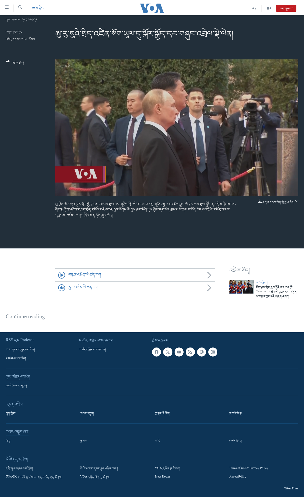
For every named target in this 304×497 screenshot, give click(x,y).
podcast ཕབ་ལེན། (16, 358)
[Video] (269, 8)
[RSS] (190, 352)
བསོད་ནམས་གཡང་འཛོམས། (20, 39)
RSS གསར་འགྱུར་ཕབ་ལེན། (20, 349)
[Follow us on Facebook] (156, 352)
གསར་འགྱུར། (87, 413)
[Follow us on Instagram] (212, 352)
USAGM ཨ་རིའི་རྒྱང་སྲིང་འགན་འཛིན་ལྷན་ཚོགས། (34, 477)
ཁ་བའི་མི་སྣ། (235, 413)
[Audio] (254, 8)
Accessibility (237, 477)
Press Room (162, 477)
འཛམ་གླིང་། (38, 8)
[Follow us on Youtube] (179, 352)
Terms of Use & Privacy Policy (248, 468)
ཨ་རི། (157, 441)
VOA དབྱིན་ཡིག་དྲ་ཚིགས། (94, 477)
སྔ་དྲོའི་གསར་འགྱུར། (16, 386)
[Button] (15, 64)
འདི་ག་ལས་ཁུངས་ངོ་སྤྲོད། (19, 468)
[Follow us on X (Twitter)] (167, 352)
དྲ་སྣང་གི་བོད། (162, 413)
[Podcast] (201, 352)
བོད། (8, 441)
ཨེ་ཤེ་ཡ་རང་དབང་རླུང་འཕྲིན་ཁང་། (99, 468)
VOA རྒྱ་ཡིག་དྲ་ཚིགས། (167, 468)
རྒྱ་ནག (83, 441)
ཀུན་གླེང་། (11, 413)
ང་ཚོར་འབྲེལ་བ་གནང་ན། (92, 349)
